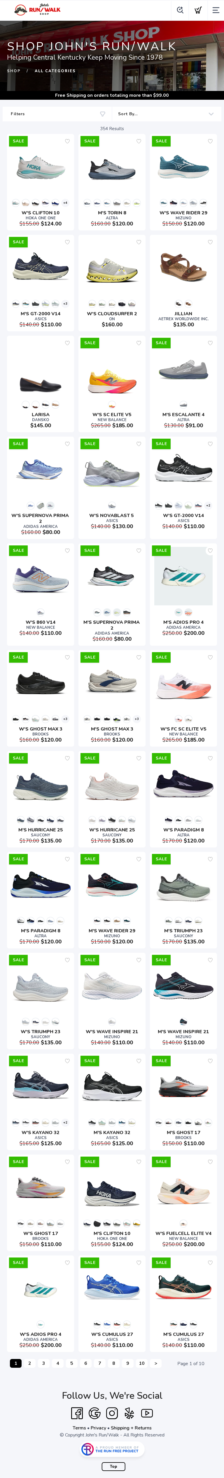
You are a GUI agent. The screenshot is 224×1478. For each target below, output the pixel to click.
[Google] (94, 1413)
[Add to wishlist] (67, 141)
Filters (18, 114)
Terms (79, 1428)
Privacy (98, 1428)
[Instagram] (112, 1413)
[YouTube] (147, 1413)
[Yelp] (129, 1413)
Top (113, 1466)
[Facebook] (77, 1413)
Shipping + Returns (131, 1428)
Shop (14, 71)
